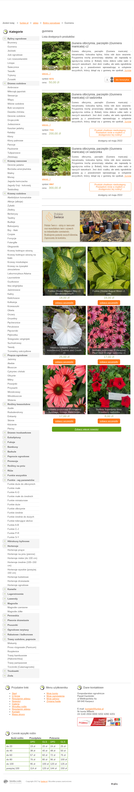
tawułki (11, 71)
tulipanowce (14, 152)
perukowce (13, 326)
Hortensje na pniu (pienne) (21, 554)
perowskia (13, 615)
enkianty (12, 416)
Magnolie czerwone (18, 607)
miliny (10, 379)
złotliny (11, 209)
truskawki (13, 671)
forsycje (12, 238)
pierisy (11, 428)
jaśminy (12, 359)
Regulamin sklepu (21, 698)
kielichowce (14, 298)
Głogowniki (13, 246)
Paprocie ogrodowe (18, 456)
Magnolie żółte (15, 611)
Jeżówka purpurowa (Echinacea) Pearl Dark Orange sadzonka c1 (109, 351)
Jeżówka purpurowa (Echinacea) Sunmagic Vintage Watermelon (64, 410)
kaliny (11, 294)
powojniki (12, 383)
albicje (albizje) (15, 201)
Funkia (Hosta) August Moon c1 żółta (108, 292)
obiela (11, 310)
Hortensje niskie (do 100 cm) (22, 558)
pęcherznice (14, 322)
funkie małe (14, 488)
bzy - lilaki (13, 230)
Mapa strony (18, 714)
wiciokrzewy (14, 392)
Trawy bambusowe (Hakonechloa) (17, 657)
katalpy (11, 132)
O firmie (16, 696)
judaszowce (14, 124)
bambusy (13, 447)
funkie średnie (15, 512)
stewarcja (13, 95)
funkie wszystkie (17, 475)
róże (10, 470)
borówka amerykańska (19, 169)
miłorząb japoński (16, 91)
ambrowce (13, 87)
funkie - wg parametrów (21, 480)
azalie (11, 408)
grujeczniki (13, 120)
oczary (11, 314)
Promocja (13, 461)
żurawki (12, 79)
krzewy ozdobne (17, 193)
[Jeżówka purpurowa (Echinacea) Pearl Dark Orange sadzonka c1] (108, 330)
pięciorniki (13, 330)
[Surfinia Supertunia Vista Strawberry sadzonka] (108, 390)
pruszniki (13, 625)
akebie (11, 363)
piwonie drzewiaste (18, 620)
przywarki (12, 388)
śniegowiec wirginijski (19, 339)
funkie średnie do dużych (21, 516)
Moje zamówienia (56, 696)
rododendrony (15, 412)
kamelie (12, 589)
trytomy (12, 75)
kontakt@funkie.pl (94, 708)
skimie (11, 420)
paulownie (13, 148)
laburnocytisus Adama (19, 273)
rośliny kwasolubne (19, 404)
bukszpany (13, 226)
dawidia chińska (16, 112)
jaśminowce (14, 290)
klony (10, 136)
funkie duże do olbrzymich (21, 484)
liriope (11, 63)
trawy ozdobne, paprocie (22, 639)
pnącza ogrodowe (17, 355)
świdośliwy (13, 189)
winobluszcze (15, 396)
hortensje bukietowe (18, 577)
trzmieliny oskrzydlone (19, 351)
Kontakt (16, 711)
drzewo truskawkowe (19, 432)
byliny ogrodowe (17, 38)
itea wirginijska (15, 285)
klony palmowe (15, 140)
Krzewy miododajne (18, 262)
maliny (11, 173)
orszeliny (12, 318)
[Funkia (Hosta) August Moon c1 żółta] (108, 271)
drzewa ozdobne (17, 83)
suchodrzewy (14, 343)
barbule (12, 451)
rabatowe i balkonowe (20, 634)
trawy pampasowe (17, 662)
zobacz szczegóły (64, 302)
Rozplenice (13, 651)
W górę (114, 784)
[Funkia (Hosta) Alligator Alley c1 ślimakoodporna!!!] (64, 271)
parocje (11, 144)
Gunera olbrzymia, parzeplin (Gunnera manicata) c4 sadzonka (97, 150)
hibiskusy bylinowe (18, 541)
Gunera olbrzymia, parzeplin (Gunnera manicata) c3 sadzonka (97, 96)
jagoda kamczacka (17, 181)
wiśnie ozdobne (16, 103)
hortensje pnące (16, 550)
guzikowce (13, 281)
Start (14, 693)
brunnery (12, 42)
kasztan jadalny (16, 128)
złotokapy (13, 157)
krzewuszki (13, 306)
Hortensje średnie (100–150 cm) (22, 564)
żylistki (11, 205)
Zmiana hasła (54, 701)
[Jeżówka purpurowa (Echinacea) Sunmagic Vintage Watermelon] (64, 390)
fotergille (12, 242)
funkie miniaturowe (18, 500)
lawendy (13, 598)
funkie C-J (13, 529)
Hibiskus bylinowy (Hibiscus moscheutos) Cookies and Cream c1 (64, 350)
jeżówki (12, 50)
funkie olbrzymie (16, 508)
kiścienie (12, 424)
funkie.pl (44, 781)
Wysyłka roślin (19, 706)
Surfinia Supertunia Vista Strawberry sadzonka (109, 410)
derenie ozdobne (16, 116)
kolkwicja (12, 302)
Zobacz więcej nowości (86, 429)
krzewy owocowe (17, 161)
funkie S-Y (13, 537)
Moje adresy (53, 698)
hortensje (13, 546)
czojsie (11, 234)
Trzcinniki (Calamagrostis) (21, 667)
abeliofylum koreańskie (19, 197)
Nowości (16, 701)
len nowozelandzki (17, 59)
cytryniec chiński (16, 371)
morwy (11, 177)
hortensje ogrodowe (18, 585)
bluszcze (12, 367)
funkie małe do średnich (20, 496)
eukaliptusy (14, 437)
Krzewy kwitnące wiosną (20, 250)
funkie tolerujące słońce (20, 520)
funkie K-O (13, 492)
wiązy (11, 99)
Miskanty (12, 643)
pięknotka (13, 335)
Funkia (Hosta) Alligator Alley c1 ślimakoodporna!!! (64, 292)
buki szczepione (16, 107)
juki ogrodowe (15, 54)
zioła (10, 675)
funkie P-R (13, 533)
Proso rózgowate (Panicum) (22, 647)
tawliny (11, 218)
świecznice (13, 67)
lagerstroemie (16, 594)
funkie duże (14, 504)
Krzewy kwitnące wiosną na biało (22, 256)
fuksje (11, 442)
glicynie (12, 375)
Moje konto (52, 693)
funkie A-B (13, 525)
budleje (11, 222)
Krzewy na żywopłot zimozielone (18, 268)
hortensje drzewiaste (18, 581)
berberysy (13, 213)
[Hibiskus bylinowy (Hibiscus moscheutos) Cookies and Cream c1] (64, 330)
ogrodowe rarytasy (18, 629)
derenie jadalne (16, 165)
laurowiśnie (14, 277)
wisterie (12, 400)
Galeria (15, 704)
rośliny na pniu (16, 466)
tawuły (11, 347)
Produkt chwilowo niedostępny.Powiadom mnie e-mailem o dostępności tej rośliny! (110, 132)
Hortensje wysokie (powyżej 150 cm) (22, 571)
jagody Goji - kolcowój (19, 185)
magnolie (13, 603)
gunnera (12, 46)
